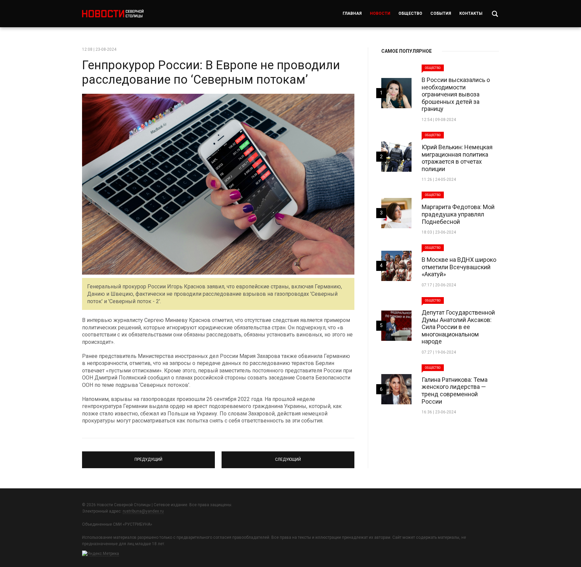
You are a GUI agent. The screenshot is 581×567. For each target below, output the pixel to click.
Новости (380, 13)
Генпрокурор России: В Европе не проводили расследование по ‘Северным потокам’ (211, 72)
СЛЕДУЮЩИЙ (288, 456)
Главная (352, 13)
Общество (410, 13)
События (440, 13)
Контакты (470, 13)
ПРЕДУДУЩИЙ (148, 456)
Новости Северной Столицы (113, 13)
